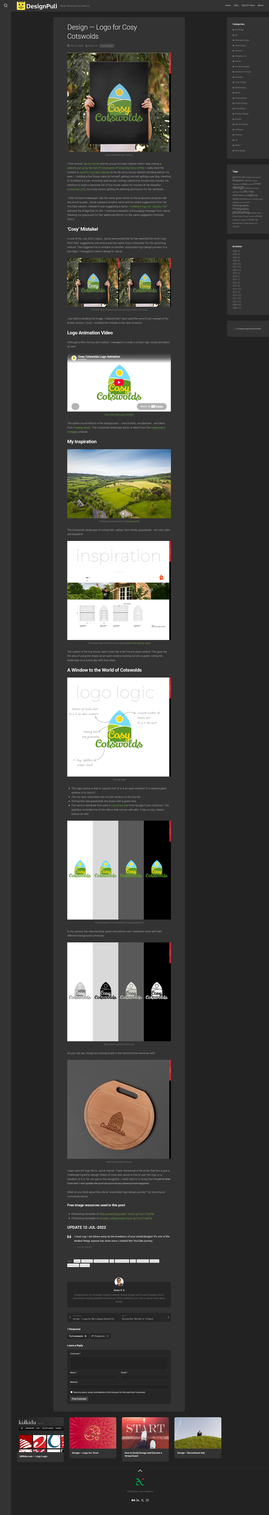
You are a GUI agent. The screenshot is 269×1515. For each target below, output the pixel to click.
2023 (235, 260)
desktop (248, 188)
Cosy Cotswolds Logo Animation (119, 414)
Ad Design (239, 30)
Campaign (236, 184)
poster (253, 213)
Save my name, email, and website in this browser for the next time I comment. (109, 1392)
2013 (235, 292)
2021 (235, 267)
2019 (235, 273)
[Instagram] (147, 1500)
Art (236, 35)
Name (73, 1372)
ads (243, 177)
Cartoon (238, 51)
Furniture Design (242, 66)
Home (228, 5)
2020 (235, 270)
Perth (247, 202)
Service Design (241, 124)
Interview (239, 77)
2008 (235, 308)
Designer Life (240, 56)
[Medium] (132, 1500)
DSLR (253, 188)
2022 (235, 264)
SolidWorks (236, 220)
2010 (235, 301)
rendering (252, 216)
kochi (245, 196)
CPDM (257, 183)
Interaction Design (243, 72)
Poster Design (241, 103)
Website (73, 1382)
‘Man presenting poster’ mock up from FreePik (126, 1214)
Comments (79, 1336)
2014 (235, 289)
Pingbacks (101, 1336)
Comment (75, 1354)
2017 (235, 279)
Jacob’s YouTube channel (94, 172)
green (257, 188)
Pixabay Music (82, 427)
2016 (235, 283)
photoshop (73, 1265)
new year (242, 202)
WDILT (238, 145)
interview (238, 195)
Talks (236, 5)
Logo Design (107, 45)
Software (239, 129)
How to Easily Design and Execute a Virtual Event (143, 1454)
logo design (143, 1261)
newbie (235, 202)
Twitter (250, 219)
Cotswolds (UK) (76, 189)
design (238, 187)
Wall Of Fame (248, 5)
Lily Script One (119, 805)
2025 (235, 254)
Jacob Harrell (91, 163)
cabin (77, 1261)
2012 (235, 295)
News (237, 93)
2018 (235, 276)
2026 (235, 251)
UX (236, 140)
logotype (154, 1261)
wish (255, 223)
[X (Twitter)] (142, 1500)
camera (254, 181)
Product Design (242, 114)
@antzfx (237, 177)
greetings (236, 192)
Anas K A (92, 45)
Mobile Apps (240, 87)
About (260, 5)
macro (250, 199)
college (244, 184)
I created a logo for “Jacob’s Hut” (148, 206)
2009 (235, 305)
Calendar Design (242, 40)
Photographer (241, 205)
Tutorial (238, 135)
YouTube (85, 1265)
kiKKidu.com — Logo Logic (33, 1456)
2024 (235, 257)
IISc (245, 191)
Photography (241, 98)
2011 (235, 298)
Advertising (250, 177)
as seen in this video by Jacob (137, 643)
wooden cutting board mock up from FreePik (125, 1218)
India (251, 191)
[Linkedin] (137, 1500)
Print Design (240, 108)
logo (133, 1261)
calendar (247, 180)
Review (238, 119)
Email (124, 1372)
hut (111, 1261)
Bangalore (238, 180)
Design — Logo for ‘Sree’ (85, 1453)
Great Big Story (101, 1261)
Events (238, 61)
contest (250, 184)
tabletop (243, 220)
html (241, 192)
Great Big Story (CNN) (131, 167)
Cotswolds (87, 1261)
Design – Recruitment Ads (191, 1453)
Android (258, 177)
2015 (235, 286)
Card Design (240, 45)
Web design (240, 150)
